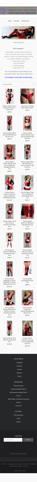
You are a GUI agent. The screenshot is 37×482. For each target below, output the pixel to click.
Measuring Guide (18, 385)
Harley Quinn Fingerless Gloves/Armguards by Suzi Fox (27, 310)
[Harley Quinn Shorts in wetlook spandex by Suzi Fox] (9, 240)
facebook (19, 366)
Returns (18, 402)
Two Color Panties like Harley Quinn (27, 107)
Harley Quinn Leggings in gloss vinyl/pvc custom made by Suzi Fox (9, 281)
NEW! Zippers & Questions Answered (18, 399)
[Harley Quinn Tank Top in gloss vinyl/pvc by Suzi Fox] (9, 211)
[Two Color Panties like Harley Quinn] (27, 96)
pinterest (19, 373)
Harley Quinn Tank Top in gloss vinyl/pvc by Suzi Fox (9, 223)
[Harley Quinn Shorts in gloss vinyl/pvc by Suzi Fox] (27, 240)
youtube (19, 369)
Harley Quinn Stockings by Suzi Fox (27, 280)
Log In (18, 418)
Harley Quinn (25, 21)
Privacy (18, 395)
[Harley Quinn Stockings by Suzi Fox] (27, 268)
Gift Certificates (18, 415)
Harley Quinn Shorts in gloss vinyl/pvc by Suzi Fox (27, 252)
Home (9, 21)
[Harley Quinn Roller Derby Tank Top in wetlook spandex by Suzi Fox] (9, 152)
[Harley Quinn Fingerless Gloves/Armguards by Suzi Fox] (27, 297)
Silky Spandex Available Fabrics (18, 392)
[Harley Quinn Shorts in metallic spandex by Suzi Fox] (27, 211)
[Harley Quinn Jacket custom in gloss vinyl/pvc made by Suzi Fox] (9, 182)
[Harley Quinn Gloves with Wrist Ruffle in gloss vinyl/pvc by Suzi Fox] (9, 297)
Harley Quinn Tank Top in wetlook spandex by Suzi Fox (27, 195)
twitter (19, 376)
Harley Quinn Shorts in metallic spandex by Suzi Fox (27, 223)
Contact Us (18, 405)
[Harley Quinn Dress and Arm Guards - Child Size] (9, 96)
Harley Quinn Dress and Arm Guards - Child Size (9, 107)
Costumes (16, 21)
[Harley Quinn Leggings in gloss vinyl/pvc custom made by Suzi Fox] (9, 268)
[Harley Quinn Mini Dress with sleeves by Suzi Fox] (9, 123)
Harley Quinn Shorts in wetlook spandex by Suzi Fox (9, 252)
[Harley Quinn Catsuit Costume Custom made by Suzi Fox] (27, 328)
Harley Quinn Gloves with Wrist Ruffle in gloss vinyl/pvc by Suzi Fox (9, 311)
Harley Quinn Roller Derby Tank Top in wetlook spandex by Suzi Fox (9, 165)
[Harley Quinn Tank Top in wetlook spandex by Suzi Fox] (27, 182)
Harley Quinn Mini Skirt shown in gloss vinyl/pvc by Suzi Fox (27, 164)
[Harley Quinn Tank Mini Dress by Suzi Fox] (9, 328)
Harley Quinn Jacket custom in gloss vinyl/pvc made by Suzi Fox (10, 195)
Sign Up (18, 421)
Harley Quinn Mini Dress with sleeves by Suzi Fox (9, 134)
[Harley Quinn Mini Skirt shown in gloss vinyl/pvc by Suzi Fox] (27, 152)
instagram (19, 362)
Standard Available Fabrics (18, 389)
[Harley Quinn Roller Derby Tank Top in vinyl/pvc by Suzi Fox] (27, 123)
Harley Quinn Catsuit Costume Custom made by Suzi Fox (27, 340)
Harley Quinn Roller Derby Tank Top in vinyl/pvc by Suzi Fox (27, 135)
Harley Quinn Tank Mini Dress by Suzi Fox (9, 339)
